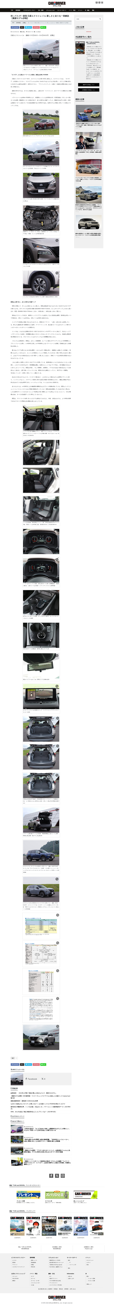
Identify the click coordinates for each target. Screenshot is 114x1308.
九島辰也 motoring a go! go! (55, 1264)
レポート (89, 1262)
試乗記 (23, 31)
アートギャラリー (53, 1282)
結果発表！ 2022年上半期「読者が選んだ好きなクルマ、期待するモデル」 (34, 1093)
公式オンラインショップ (18, 1273)
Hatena (29, 27)
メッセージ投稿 (91, 1278)
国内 (69, 1268)
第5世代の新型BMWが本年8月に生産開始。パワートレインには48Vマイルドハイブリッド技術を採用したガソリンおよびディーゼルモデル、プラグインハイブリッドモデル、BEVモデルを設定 (88, 207)
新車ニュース (34, 1260)
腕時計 (13, 1280)
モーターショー (90, 1260)
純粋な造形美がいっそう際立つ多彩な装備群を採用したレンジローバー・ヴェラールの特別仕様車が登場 (88, 234)
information (70, 1273)
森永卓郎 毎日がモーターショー (56, 1262)
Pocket (37, 27)
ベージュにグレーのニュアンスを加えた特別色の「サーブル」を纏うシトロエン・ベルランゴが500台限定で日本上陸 (88, 179)
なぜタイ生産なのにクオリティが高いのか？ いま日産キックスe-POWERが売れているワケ (38, 1104)
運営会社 (61, 1289)
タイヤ (32, 1276)
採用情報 (66, 1289)
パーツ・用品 (72, 10)
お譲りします (71, 1278)
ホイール (33, 1278)
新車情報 (18, 10)
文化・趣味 (40, 10)
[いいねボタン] (13, 1058)
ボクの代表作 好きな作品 (55, 1280)
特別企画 (33, 1266)
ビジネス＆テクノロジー (29, 10)
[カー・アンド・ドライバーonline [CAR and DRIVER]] (57, 4)
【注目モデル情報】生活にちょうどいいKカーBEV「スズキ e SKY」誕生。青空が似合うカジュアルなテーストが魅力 (88, 125)
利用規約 (56, 1289)
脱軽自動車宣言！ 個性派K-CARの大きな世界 (24, 1101)
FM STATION (15, 1278)
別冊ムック (89, 1284)
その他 (32, 1285)
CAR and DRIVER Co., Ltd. (55, 1303)
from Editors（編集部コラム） (56, 1266)
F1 (70, 1262)
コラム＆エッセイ (50, 10)
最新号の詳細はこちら (89, 84)
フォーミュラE (72, 1264)
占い (50, 1276)
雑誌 (88, 1276)
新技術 (13, 1262)
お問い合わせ (73, 1289)
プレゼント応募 (91, 1280)
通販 (93, 10)
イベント (80, 10)
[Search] (100, 19)
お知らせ (70, 1276)
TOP (12, 10)
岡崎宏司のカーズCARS (54, 1260)
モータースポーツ (62, 10)
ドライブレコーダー (35, 1282)
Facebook (15, 27)
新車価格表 (33, 1262)
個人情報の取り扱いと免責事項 (45, 1289)
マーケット (14, 1264)
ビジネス (14, 1260)
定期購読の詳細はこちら (88, 90)
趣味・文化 (51, 1273)
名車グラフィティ (53, 1278)
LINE (43, 27)
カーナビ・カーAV (35, 1280)
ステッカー (14, 1276)
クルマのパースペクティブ (18, 1266)
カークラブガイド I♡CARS (55, 1285)
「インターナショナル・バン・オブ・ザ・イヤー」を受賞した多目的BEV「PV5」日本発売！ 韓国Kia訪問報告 (88, 152)
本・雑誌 (87, 10)
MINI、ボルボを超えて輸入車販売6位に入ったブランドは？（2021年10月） (34, 1112)
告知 (88, 1264)
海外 (69, 1260)
